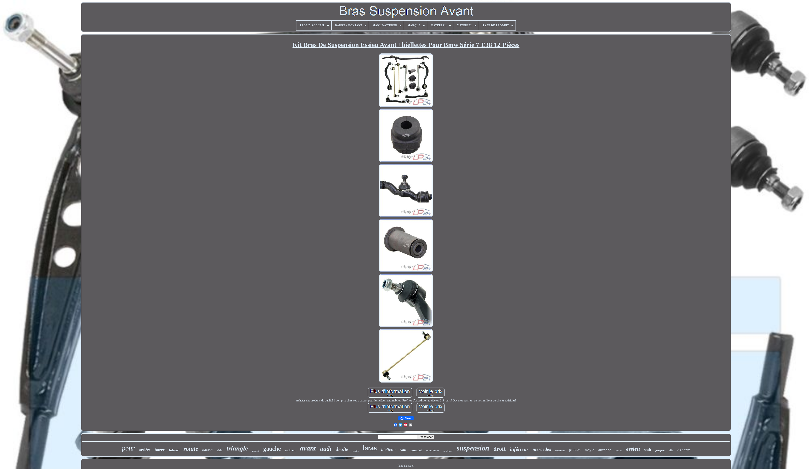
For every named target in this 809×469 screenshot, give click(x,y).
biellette (388, 449)
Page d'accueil (406, 465)
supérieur (448, 451)
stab (647, 450)
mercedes (542, 449)
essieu (633, 449)
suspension (473, 448)
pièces (575, 449)
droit (499, 449)
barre (160, 449)
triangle (237, 448)
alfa (671, 450)
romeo (618, 450)
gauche (272, 448)
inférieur (519, 449)
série (219, 450)
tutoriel (174, 450)
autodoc (604, 450)
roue (403, 450)
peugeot (660, 450)
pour (128, 448)
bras (370, 448)
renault (255, 451)
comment (560, 450)
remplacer (432, 450)
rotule (190, 448)
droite (342, 449)
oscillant (290, 450)
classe (683, 450)
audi (325, 448)
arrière (144, 450)
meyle (589, 450)
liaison (207, 450)
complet (416, 450)
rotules (356, 451)
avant (308, 448)
